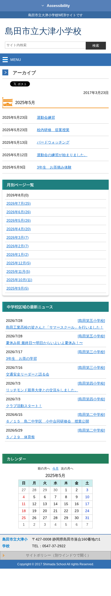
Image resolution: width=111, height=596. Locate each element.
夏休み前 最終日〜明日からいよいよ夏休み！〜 (44, 343)
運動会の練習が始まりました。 (62, 155)
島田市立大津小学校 (43, 31)
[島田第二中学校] (91, 414)
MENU (15, 60)
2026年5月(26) (18, 220)
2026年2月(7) (17, 246)
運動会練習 (46, 117)
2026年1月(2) (17, 254)
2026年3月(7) (17, 237)
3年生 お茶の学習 (21, 358)
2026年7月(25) (18, 203)
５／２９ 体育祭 (20, 437)
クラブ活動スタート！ (24, 406)
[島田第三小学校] (91, 352)
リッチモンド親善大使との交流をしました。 (42, 390)
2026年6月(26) (18, 212)
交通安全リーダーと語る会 (27, 374)
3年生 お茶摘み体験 (54, 167)
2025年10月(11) (19, 280)
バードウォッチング (53, 142)
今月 (55, 468)
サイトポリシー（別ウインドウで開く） (58, 555)
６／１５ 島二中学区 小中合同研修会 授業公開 (47, 421)
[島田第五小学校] (91, 321)
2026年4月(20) (18, 229)
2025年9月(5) (17, 288)
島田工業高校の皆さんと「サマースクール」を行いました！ (55, 327)
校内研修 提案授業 (53, 130)
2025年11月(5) (18, 271)
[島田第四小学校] (91, 383)
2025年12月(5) (18, 263)
